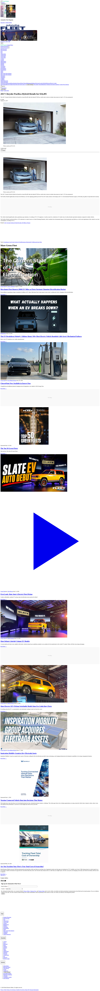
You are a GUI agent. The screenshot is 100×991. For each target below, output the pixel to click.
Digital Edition (9, 22)
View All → (3, 875)
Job (45, 83)
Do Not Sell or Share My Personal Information (29, 989)
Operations (3, 66)
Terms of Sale (16, 989)
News (5, 83)
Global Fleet (3, 54)
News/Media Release (11, 380)
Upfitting (2, 78)
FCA (32, 242)
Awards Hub (42, 83)
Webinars (33, 83)
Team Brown (16, 84)
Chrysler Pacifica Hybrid (16, 242)
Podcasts (37, 83)
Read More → (4, 294)
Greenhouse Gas (7, 242)
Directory (48, 83)
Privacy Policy (4, 989)
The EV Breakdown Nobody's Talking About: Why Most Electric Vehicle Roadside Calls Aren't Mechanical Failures (41, 336)
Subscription (3, 84)
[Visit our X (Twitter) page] (4, 881)
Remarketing (3, 68)
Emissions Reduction (26, 242)
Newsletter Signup (38, 84)
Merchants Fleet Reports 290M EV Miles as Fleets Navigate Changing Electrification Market (33, 289)
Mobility (2, 63)
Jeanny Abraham (11, 286)
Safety (2, 71)
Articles (10, 1)
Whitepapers (28, 83)
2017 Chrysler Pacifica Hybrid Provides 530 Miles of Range (17, 222)
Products (19, 83)
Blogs (12, 83)
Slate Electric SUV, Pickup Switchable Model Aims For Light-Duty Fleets (26, 706)
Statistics (15, 83)
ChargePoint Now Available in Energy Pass (16, 383)
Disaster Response (4, 46)
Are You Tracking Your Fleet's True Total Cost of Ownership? (22, 866)
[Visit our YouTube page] (5, 881)
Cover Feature (6, 1)
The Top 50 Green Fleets (9, 448)
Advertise (52, 84)
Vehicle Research (4, 80)
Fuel (1, 51)
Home (2, 90)
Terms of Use (10, 989)
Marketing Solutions (46, 84)
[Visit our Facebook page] (1, 881)
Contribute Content (59, 84)
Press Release (66, 84)
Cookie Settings (30, 84)
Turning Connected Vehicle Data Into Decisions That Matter (22, 800)
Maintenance (3, 61)
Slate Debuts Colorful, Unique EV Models (15, 641)
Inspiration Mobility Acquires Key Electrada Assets (19, 753)
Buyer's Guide (53, 83)
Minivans (35, 242)
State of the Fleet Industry (6, 73)
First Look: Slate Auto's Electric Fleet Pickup (16, 594)
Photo (22, 83)
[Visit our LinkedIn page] (2, 881)
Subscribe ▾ (3, 4)
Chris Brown (10, 591)
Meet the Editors (9, 84)
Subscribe (3, 22)
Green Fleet (3, 56)
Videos (13, 1)
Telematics (3, 76)
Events (20, 84)
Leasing (2, 58)
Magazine (8, 83)
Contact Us (24, 84)
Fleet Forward (4, 49)
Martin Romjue (10, 638)
